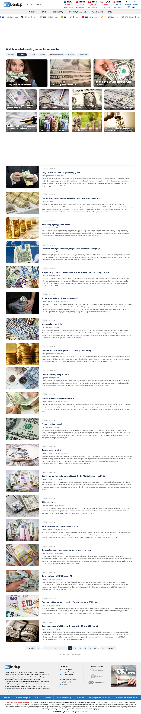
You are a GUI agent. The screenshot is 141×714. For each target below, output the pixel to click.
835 (103, 648)
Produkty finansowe (77, 12)
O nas (37, 698)
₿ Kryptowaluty (83, 54)
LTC (39, 17)
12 (55, 648)
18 (85, 648)
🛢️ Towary (70, 54)
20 (95, 648)
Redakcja (48, 698)
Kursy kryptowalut (68, 674)
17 (80, 648)
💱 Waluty (22, 54)
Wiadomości (97, 12)
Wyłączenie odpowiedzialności (126, 698)
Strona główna (67, 669)
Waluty (31, 12)
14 (65, 648)
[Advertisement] (70, 33)
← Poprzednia (30, 648)
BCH (59, 17)
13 (60, 648)
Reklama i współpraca (22, 698)
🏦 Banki (42, 54)
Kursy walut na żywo (131, 4)
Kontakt (7, 698)
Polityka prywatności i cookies (99, 698)
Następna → (111, 648)
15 (70, 648)
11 (50, 648)
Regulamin (80, 698)
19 (90, 648)
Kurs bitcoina (66, 677)
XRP (19, 17)
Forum (109, 12)
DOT (80, 17)
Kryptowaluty (57, 12)
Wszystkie (11, 54)
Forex (43, 12)
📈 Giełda (32, 54)
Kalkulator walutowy (69, 679)
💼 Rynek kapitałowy (56, 54)
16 (75, 648)
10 (45, 648)
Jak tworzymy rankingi (64, 698)
